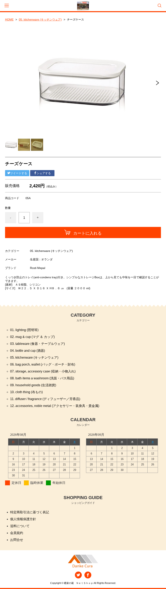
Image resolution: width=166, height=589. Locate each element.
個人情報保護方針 (23, 519)
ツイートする (18, 173)
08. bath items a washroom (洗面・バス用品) (42, 378)
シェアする (44, 173)
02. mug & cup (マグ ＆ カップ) (32, 337)
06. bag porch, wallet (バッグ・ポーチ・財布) (42, 364)
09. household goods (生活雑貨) (33, 385)
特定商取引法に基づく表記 (29, 512)
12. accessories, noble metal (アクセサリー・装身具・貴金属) (54, 406)
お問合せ (16, 540)
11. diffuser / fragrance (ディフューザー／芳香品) (45, 399)
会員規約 (16, 533)
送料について (20, 526)
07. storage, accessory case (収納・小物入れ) (43, 371)
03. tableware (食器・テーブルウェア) (37, 343)
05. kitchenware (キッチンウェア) (40, 19)
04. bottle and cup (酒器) (27, 350)
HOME (9, 19)
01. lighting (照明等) (24, 330)
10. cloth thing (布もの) (26, 392)
